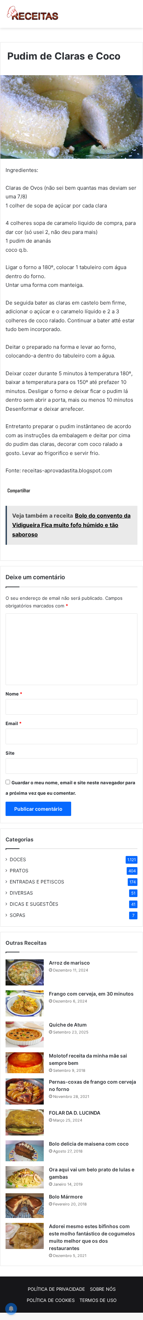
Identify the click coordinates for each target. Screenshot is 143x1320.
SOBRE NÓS (103, 1289)
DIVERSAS (21, 893)
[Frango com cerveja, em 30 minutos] (25, 1003)
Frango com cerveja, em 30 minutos (91, 994)
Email (14, 723)
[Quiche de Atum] (25, 1034)
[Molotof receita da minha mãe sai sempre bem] (25, 1062)
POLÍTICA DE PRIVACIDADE (56, 1289)
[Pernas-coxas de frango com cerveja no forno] (25, 1091)
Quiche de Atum (68, 1025)
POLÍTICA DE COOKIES (51, 1300)
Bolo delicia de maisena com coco (89, 1144)
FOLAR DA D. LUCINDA (74, 1113)
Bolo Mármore (66, 1197)
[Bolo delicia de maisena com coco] (25, 1151)
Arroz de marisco (69, 963)
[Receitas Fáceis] (33, 14)
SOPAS (17, 915)
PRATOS (19, 870)
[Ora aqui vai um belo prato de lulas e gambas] (25, 1177)
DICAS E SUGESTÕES (34, 904)
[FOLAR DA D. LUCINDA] (25, 1122)
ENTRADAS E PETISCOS (37, 882)
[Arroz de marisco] (25, 972)
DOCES (18, 859)
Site (10, 753)
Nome (14, 694)
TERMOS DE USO (98, 1300)
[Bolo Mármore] (25, 1205)
